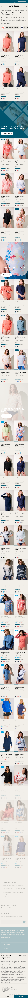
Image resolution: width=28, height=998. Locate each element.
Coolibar (3, 720)
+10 (8, 170)
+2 (7, 311)
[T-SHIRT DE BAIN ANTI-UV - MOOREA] (14, 260)
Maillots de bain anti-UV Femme (11, 10)
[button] (3, 61)
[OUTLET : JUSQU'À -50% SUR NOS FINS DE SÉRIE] (14, 119)
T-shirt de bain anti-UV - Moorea (20, 373)
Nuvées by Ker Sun (4, 581)
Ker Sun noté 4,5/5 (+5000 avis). (9, 905)
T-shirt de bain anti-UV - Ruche (6, 755)
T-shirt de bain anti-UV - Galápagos (20, 338)
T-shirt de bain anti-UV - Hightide (6, 722)
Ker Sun (2, 53)
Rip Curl (16, 720)
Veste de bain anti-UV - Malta (6, 232)
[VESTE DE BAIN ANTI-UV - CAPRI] (14, 402)
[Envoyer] (24, 922)
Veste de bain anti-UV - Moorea (6, 162)
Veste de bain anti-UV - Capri (6, 338)
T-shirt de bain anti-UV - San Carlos (20, 722)
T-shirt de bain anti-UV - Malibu (6, 56)
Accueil (2, 10)
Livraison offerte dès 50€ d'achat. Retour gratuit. (14, 903)
